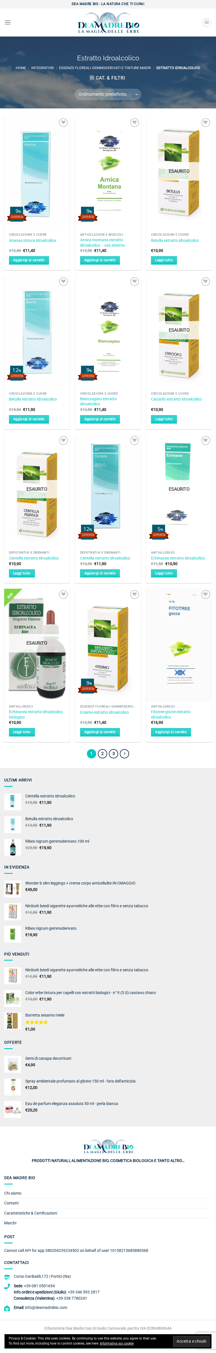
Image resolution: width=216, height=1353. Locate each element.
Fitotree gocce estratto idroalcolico (171, 715)
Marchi (10, 1223)
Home (21, 68)
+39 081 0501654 (39, 1286)
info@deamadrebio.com (46, 1307)
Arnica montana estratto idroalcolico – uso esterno (102, 243)
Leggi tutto (164, 260)
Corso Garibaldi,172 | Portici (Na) (42, 1276)
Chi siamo (12, 1193)
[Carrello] (206, 22)
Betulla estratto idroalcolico (175, 240)
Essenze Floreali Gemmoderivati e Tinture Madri (105, 68)
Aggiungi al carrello (29, 260)
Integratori (42, 68)
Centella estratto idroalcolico (34, 558)
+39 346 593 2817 (84, 1292)
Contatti (11, 1203)
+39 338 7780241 (71, 1298)
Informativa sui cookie (117, 1343)
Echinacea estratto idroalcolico (178, 558)
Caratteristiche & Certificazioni (30, 1213)
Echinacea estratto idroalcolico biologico (36, 715)
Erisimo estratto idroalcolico (104, 712)
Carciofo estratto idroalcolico (176, 399)
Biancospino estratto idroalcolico (98, 402)
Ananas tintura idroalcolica (32, 240)
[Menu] (7, 22)
